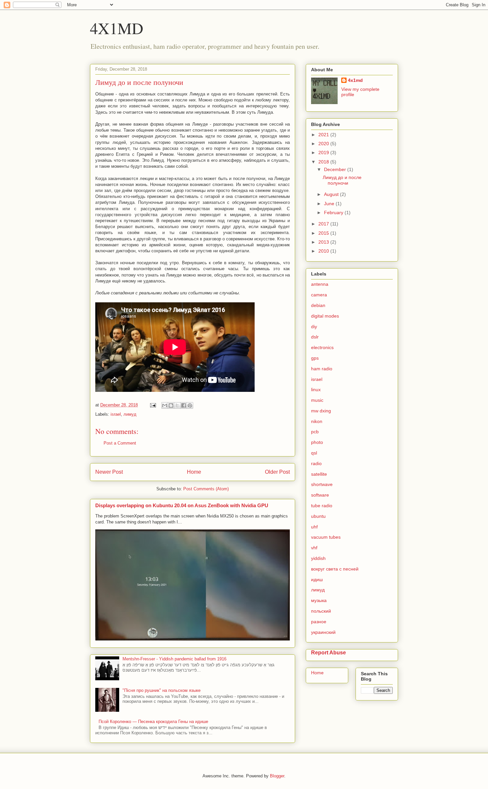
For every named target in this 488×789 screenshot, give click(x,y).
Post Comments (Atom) (206, 488)
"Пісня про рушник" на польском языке (161, 690)
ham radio (321, 368)
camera (319, 294)
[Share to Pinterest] (190, 405)
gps (315, 358)
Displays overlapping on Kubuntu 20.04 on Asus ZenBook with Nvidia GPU (181, 505)
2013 (324, 242)
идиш (317, 579)
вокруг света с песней (335, 569)
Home (194, 472)
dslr (315, 336)
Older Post (277, 472)
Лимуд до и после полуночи (342, 180)
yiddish (318, 558)
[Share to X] (177, 405)
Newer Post (109, 472)
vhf (314, 547)
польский (321, 611)
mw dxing (321, 410)
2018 (324, 161)
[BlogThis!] (171, 405)
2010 (324, 251)
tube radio (321, 505)
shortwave (322, 484)
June (330, 203)
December (335, 169)
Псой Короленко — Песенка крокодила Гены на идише (153, 721)
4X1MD (116, 27)
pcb (315, 431)
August (332, 194)
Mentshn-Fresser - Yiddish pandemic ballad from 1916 (174, 658)
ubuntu (318, 516)
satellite (319, 474)
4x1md (355, 80)
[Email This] (164, 405)
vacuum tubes (326, 537)
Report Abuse (328, 652)
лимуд (129, 414)
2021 (324, 134)
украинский (323, 632)
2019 (324, 152)
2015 (324, 233)
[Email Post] (152, 404)
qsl (314, 452)
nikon (316, 421)
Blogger (277, 775)
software (320, 495)
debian (318, 305)
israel (116, 414)
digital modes (325, 316)
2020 (324, 143)
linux (316, 389)
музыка (319, 600)
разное (318, 621)
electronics (322, 347)
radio (316, 463)
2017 (324, 223)
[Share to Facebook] (183, 405)
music (317, 400)
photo (317, 442)
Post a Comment (120, 443)
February (334, 212)
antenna (319, 284)
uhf (314, 526)
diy (314, 326)
